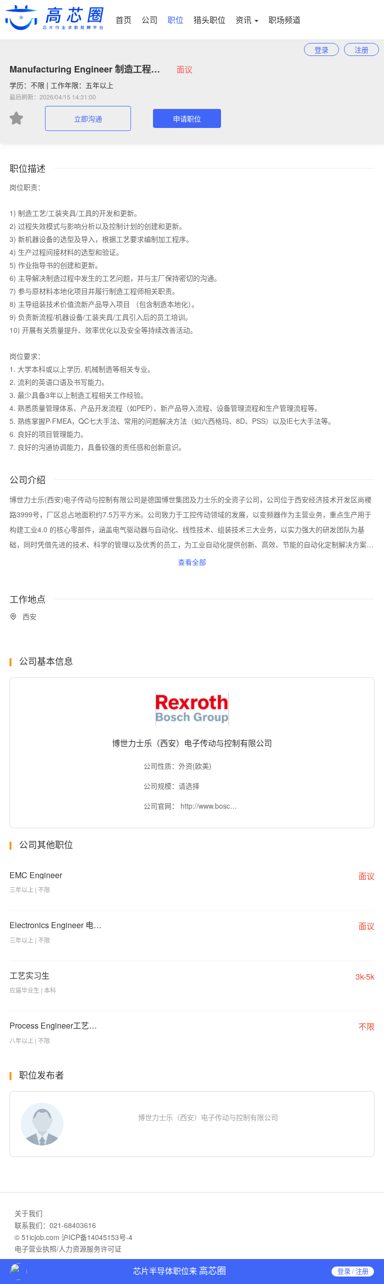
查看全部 (192, 562)
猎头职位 (210, 19)
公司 (150, 19)
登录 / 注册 (353, 1271)
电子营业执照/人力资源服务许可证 (68, 1249)
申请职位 (187, 118)
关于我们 (28, 1213)
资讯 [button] (245, 19)
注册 (361, 49)
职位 (176, 19)
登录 (321, 49)
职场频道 (284, 19)
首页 (124, 19)
